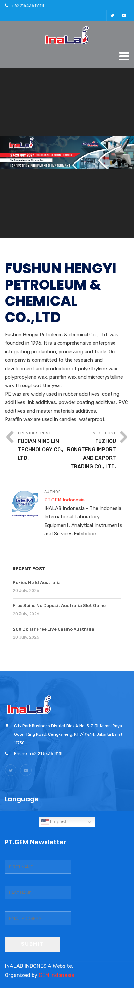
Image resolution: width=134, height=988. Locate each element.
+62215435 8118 (27, 5)
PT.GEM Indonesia (64, 500)
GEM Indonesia (56, 975)
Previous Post (40, 446)
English (58, 821)
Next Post (91, 450)
